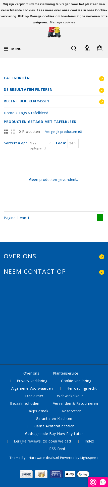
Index (89, 441)
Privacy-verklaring (32, 380)
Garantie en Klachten (54, 418)
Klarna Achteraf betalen (54, 426)
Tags (23, 112)
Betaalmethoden (24, 403)
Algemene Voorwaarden (32, 388)
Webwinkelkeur (70, 395)
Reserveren (72, 411)
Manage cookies (62, 22)
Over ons (31, 373)
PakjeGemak (37, 411)
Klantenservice (65, 373)
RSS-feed (57, 448)
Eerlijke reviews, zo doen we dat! (42, 441)
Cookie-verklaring (76, 380)
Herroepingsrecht (82, 388)
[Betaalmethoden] (54, 476)
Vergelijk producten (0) (63, 131)
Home (9, 112)
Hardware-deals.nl (44, 457)
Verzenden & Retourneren (75, 403)
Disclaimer (34, 395)
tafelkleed (39, 112)
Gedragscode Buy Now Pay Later (54, 433)
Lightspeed (89, 457)
